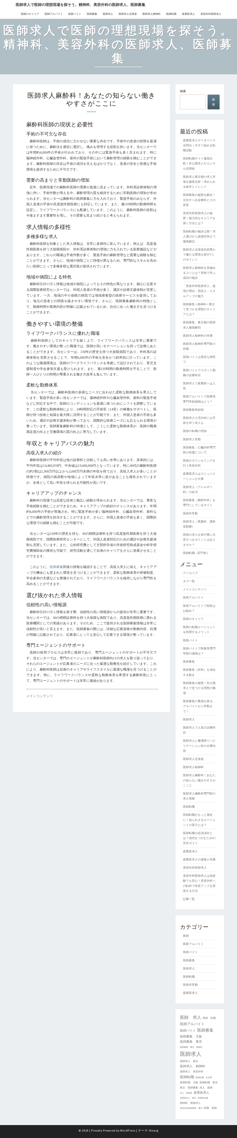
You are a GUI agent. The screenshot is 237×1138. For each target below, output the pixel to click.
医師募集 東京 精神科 (191, 1047)
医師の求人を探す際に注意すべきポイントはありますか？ (199, 539)
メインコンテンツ (39, 696)
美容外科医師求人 (211, 14)
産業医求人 (188, 14)
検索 (183, 91)
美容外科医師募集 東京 (191, 1108)
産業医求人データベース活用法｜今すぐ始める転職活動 (199, 145)
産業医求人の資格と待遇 (199, 859)
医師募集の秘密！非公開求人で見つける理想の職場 (199, 688)
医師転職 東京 (209, 1082)
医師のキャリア (30, 14)
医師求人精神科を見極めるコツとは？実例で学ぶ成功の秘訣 (199, 273)
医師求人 (108, 14)
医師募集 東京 (191, 1042)
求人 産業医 (186, 1093)
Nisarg (153, 1130)
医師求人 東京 (189, 1061)
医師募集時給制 (193, 409)
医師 (186, 936)
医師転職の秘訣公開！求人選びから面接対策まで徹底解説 (199, 236)
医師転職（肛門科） (196, 553)
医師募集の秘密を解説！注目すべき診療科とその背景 (199, 200)
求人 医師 (206, 1087)
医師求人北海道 (128, 14)
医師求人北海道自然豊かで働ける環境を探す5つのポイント (199, 254)
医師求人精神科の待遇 (198, 335)
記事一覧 (189, 899)
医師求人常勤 (192, 439)
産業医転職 (203, 1098)
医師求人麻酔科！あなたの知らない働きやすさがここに (199, 780)
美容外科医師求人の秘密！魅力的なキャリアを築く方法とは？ (199, 218)
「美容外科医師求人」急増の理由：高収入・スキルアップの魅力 (199, 291)
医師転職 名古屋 (204, 1077)
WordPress (128, 1130)
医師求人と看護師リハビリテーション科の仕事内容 (199, 745)
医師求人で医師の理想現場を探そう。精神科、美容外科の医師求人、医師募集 (80, 4)
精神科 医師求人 (190, 1103)
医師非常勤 (190, 513)
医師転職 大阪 (189, 1082)
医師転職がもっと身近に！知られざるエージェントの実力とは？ (199, 819)
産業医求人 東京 (188, 1098)
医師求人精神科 (151, 14)
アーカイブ (190, 573)
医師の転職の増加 (195, 431)
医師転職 (171, 14)
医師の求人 (48, 284)
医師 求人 (190, 1017)
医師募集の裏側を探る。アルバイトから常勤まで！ (199, 706)
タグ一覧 (189, 581)
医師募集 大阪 (191, 1036)
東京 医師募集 (189, 1087)
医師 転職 (209, 1018)
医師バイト (74, 14)
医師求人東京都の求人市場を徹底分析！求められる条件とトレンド (199, 181)
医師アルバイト (54, 14)
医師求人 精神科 (192, 1066)
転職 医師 (210, 1108)
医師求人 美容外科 (191, 1071)
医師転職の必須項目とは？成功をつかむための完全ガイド (199, 838)
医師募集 (92, 14)
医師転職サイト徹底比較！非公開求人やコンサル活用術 (199, 163)
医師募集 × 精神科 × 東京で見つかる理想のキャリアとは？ (199, 309)
